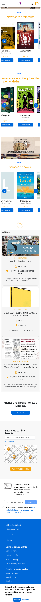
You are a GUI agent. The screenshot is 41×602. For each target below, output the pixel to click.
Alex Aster (35, 264)
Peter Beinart (25, 329)
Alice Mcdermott (5, 53)
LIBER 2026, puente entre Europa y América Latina (20, 495)
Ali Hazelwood (5, 203)
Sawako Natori (5, 393)
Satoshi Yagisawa (20, 393)
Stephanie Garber (15, 264)
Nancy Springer (25, 117)
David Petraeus (11, 329)
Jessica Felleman (26, 203)
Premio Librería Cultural (20, 442)
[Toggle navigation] (3, 3)
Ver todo (20, 12)
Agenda (6, 413)
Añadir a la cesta (25, 60)
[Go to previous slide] (4, 41)
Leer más (26, 599)
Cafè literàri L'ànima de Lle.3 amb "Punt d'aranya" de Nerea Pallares (20, 547)
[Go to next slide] (36, 41)
